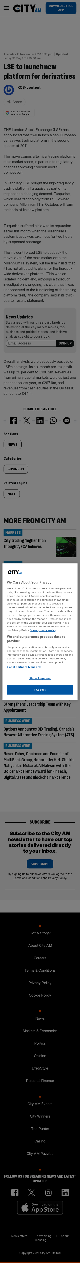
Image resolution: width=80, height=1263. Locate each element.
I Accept (40, 689)
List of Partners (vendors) (24, 667)
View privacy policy (43, 630)
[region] (40, 631)
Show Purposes (40, 678)
